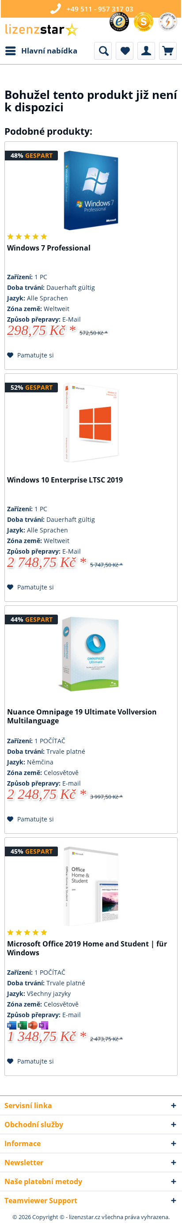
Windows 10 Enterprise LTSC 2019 (65, 480)
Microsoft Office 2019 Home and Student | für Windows (87, 948)
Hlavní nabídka (49, 51)
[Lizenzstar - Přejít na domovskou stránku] (41, 30)
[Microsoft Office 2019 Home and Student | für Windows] (91, 886)
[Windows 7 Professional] (91, 190)
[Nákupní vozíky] (168, 51)
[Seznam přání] (124, 51)
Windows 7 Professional (49, 248)
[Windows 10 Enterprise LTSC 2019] (91, 422)
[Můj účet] (146, 51)
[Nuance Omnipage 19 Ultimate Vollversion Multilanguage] (91, 654)
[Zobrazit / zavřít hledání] (103, 51)
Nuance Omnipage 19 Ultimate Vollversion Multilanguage (82, 716)
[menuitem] (41, 51)
